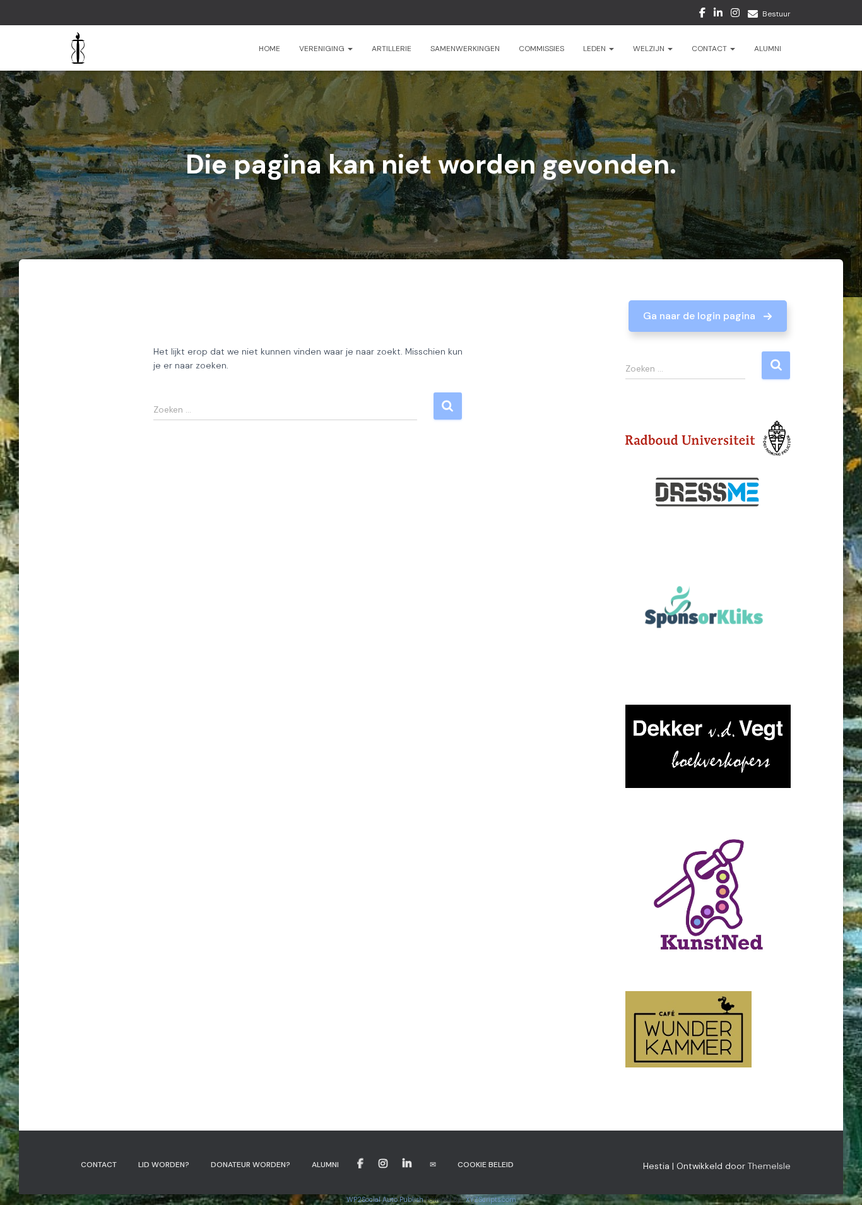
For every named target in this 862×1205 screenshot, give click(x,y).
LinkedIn (718, 14)
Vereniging (322, 49)
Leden (595, 49)
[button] (708, 316)
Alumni (767, 49)
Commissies (541, 49)
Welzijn (649, 49)
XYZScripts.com (491, 1199)
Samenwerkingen (465, 49)
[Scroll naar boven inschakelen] (837, 1180)
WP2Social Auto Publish (384, 1199)
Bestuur (776, 14)
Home (269, 49)
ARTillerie (391, 49)
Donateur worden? (250, 1165)
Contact (710, 49)
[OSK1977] (78, 48)
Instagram (735, 14)
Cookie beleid (486, 1165)
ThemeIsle (769, 1166)
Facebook (702, 14)
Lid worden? (163, 1165)
